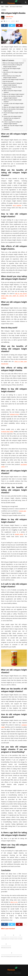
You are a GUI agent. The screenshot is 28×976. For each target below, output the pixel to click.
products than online (7, 431)
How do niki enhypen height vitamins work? (13, 113)
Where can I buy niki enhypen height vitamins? (13, 126)
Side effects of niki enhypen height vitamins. (12, 73)
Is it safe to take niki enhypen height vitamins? (13, 104)
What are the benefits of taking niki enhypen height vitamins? (12, 65)
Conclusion (6, 129)
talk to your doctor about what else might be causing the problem (14, 296)
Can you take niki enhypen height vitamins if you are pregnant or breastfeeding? (12, 118)
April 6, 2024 (9, 18)
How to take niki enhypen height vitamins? (11, 69)
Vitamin (3, 9)
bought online (19, 534)
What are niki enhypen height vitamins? (13, 63)
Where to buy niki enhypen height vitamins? (13, 91)
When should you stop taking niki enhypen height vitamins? (12, 76)
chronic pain (22, 511)
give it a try (14, 902)
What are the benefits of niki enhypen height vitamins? (14, 110)
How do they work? (8, 81)
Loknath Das (9, 16)
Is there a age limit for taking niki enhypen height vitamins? (13, 122)
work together (17, 205)
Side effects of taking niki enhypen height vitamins (12, 87)
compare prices (14, 414)
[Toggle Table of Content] (23, 60)
